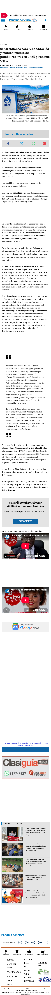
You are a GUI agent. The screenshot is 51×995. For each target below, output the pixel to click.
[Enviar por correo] (44, 143)
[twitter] (33, 942)
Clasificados (13, 972)
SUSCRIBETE (25, 521)
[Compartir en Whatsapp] (33, 143)
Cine (26, 974)
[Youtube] (40, 942)
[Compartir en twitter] (22, 143)
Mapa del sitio (11, 966)
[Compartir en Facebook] (8, 143)
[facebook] (27, 942)
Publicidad (12, 976)
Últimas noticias (12, 823)
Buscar (10, 959)
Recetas (28, 977)
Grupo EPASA (10, 982)
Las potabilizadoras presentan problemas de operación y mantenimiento (21, 184)
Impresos (28, 981)
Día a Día (26, 965)
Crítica (28, 959)
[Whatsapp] (20, 942)
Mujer (27, 970)
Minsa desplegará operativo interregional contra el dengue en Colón (36, 877)
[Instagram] (46, 942)
